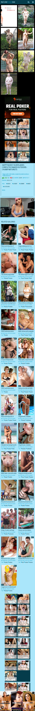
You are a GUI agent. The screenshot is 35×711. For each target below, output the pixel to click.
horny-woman (29, 306)
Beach (8, 183)
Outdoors (7, 186)
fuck (31, 278)
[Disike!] (11, 178)
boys (23, 477)
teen (31, 335)
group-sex (11, 533)
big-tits (6, 306)
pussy (15, 249)
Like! (6, 178)
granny (6, 249)
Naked (28, 183)
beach (6, 477)
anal (23, 278)
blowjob (24, 448)
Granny (22, 183)
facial (23, 249)
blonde (6, 278)
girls (23, 335)
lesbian (10, 363)
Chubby (15, 183)
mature (10, 249)
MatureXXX (8, 2)
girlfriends (29, 420)
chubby (10, 306)
